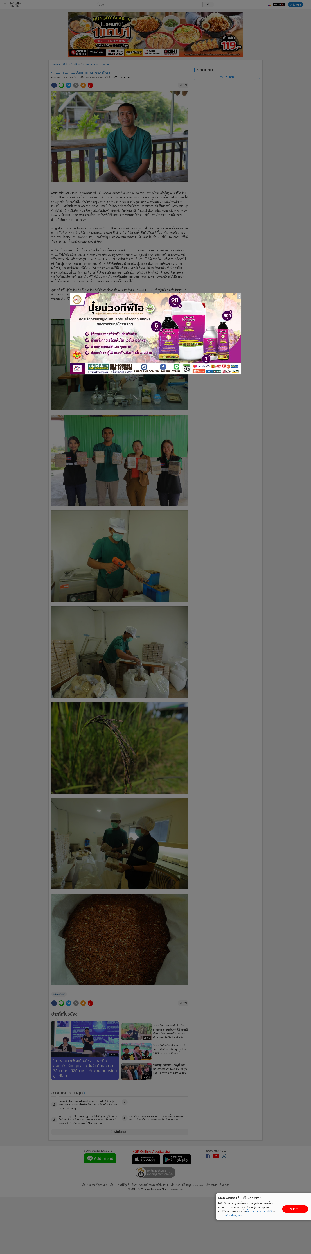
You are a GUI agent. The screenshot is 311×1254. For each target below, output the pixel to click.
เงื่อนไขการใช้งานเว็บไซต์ (259, 1211)
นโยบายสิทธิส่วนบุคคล (230, 1215)
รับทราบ (295, 1209)
